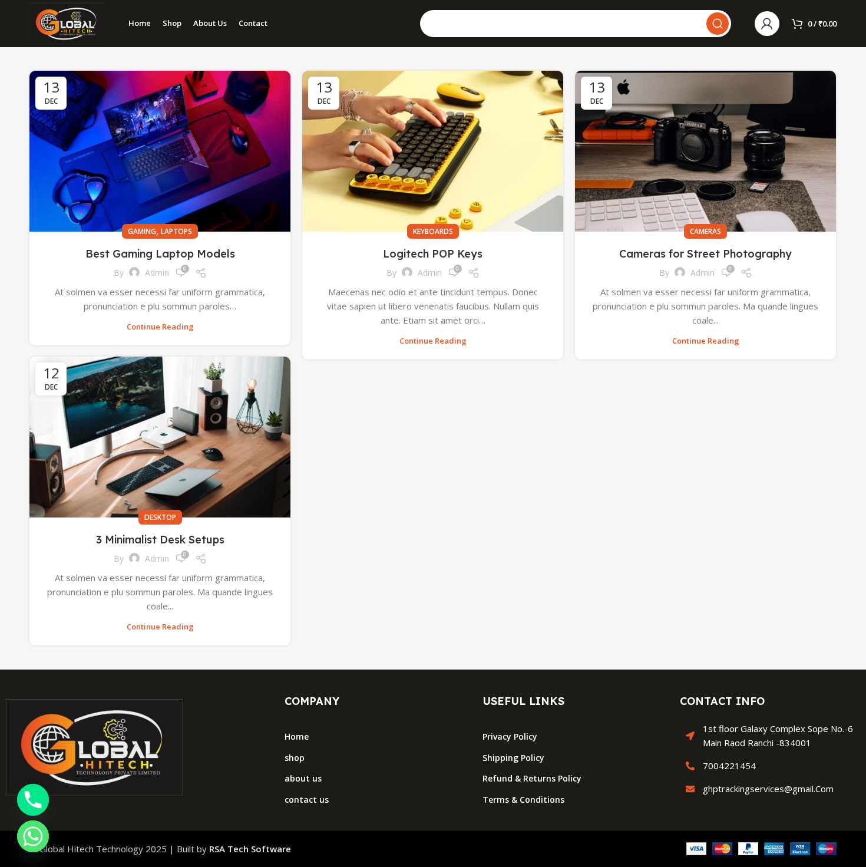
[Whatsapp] (33, 836)
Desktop (160, 517)
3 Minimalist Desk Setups (160, 539)
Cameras (705, 231)
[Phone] (33, 800)
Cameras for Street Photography (705, 254)
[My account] (767, 23)
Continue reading (160, 327)
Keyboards (433, 231)
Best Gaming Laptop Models (160, 254)
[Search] (717, 23)
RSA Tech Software (250, 849)
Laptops (176, 231)
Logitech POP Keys (432, 254)
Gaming (142, 231)
